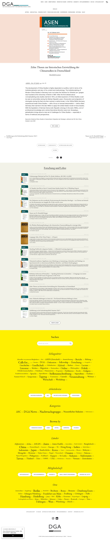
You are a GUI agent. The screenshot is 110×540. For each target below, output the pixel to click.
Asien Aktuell (33, 12)
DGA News (31, 411)
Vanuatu (69, 458)
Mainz (37, 499)
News (42, 1)
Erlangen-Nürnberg (33, 493)
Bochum (55, 490)
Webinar (91, 376)
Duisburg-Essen (86, 490)
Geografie (88, 362)
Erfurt (21, 494)
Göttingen (80, 493)
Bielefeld (46, 491)
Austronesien (78, 444)
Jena (48, 496)
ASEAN (38, 444)
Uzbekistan (61, 458)
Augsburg (28, 491)
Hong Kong (67, 447)
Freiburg (69, 493)
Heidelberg (39, 496)
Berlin (37, 490)
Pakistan (88, 453)
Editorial (78, 12)
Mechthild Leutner (55, 75)
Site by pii (69, 536)
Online (65, 368)
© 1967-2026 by (52, 536)
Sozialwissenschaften (22, 373)
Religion (87, 371)
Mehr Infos (13, 532)
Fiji (58, 447)
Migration (45, 368)
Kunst (78, 365)
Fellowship (65, 362)
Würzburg (61, 501)
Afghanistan (20, 444)
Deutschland (35, 447)
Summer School (20, 377)
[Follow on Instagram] (53, 518)
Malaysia (87, 450)
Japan (35, 450)
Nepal (52, 453)
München (45, 499)
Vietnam (77, 458)
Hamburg (26, 496)
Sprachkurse (44, 374)
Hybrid (62, 365)
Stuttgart (82, 499)
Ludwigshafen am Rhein (26, 499)
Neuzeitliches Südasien (60, 395)
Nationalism (55, 368)
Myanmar (32, 453)
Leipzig (86, 496)
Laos (63, 450)
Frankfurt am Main (53, 493)
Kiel (53, 496)
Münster (53, 499)
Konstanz (68, 496)
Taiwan (21, 458)
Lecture (86, 365)
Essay (83, 12)
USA (53, 458)
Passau (67, 499)
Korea (56, 450)
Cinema (36, 362)
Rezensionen (71, 12)
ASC (19, 411)
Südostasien (75, 395)
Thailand (30, 458)
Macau (79, 450)
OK (13, 535)
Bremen (72, 490)
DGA (43, 362)
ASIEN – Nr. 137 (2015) (32, 83)
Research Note (42, 12)
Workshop (61, 379)
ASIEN (46, 1)
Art (42, 359)
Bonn (64, 490)
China (55, 150)
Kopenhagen (76, 496)
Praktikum (39, 371)
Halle (89, 493)
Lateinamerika (71, 450)
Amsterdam (19, 491)
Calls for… (25, 362)
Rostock (75, 499)
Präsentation (50, 371)
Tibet (39, 458)
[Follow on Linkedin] (57, 518)
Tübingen (42, 501)
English (55, 9)
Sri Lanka (64, 456)
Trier (89, 499)
